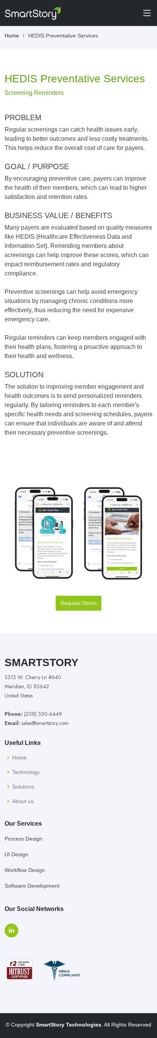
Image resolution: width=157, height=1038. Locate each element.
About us (23, 801)
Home (12, 36)
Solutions (23, 786)
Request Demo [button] (79, 603)
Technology (26, 772)
